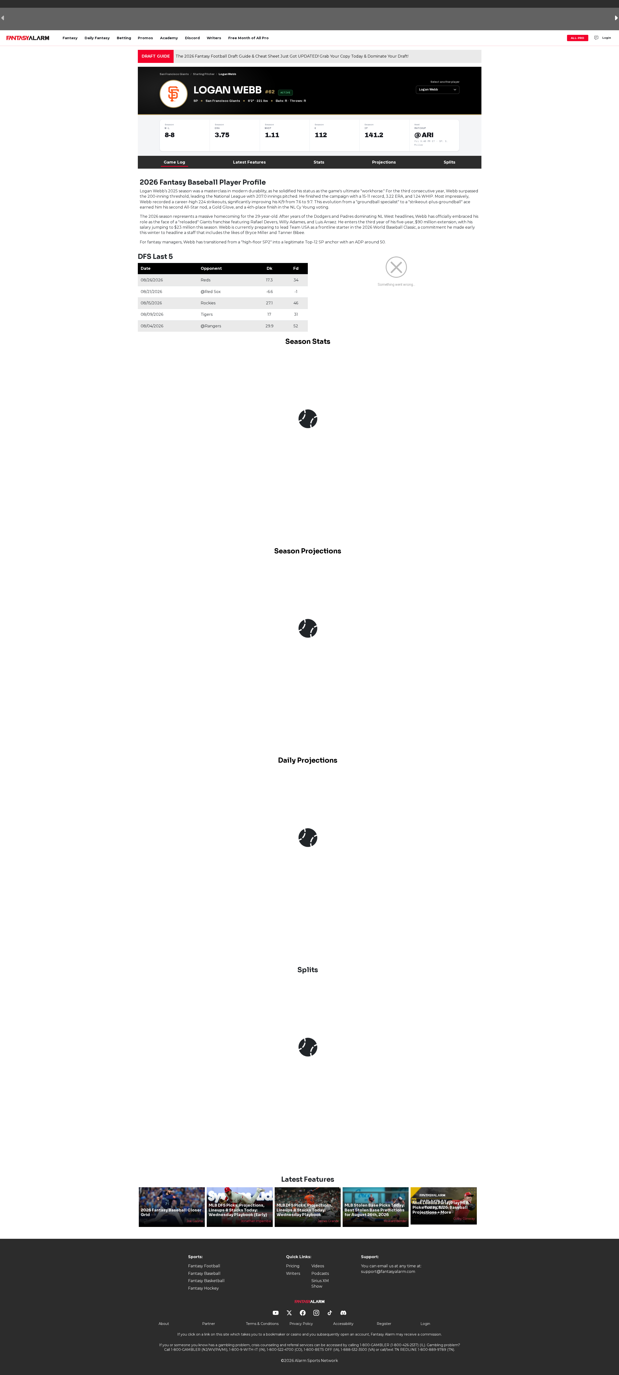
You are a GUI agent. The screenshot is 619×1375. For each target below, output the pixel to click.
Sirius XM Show (320, 1283)
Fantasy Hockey (203, 1288)
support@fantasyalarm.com (388, 1271)
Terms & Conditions (262, 1324)
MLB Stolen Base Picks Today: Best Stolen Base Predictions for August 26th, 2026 (375, 1210)
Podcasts (320, 1273)
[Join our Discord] (596, 38)
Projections (384, 162)
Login (606, 37)
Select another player (444, 81)
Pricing (293, 1266)
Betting (124, 38)
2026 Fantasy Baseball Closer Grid (171, 1212)
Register (384, 1324)
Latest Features (249, 162)
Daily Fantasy (97, 38)
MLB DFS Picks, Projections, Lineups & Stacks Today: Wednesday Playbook (304, 1210)
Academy (169, 38)
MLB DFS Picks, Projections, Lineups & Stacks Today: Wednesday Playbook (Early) (238, 1210)
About (164, 1324)
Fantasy (70, 38)
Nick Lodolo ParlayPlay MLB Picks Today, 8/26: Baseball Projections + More (441, 1207)
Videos (317, 1266)
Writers (214, 38)
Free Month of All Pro (248, 38)
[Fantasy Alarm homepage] (28, 38)
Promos (145, 38)
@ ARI (424, 135)
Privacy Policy (301, 1324)
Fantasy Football (204, 1266)
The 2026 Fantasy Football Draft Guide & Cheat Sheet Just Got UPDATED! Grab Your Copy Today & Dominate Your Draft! (292, 56)
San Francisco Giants (174, 74)
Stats (319, 162)
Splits (449, 162)
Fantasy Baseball (204, 1273)
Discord (192, 38)
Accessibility (343, 1324)
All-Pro (577, 38)
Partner (208, 1324)
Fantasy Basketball (206, 1280)
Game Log (174, 162)
